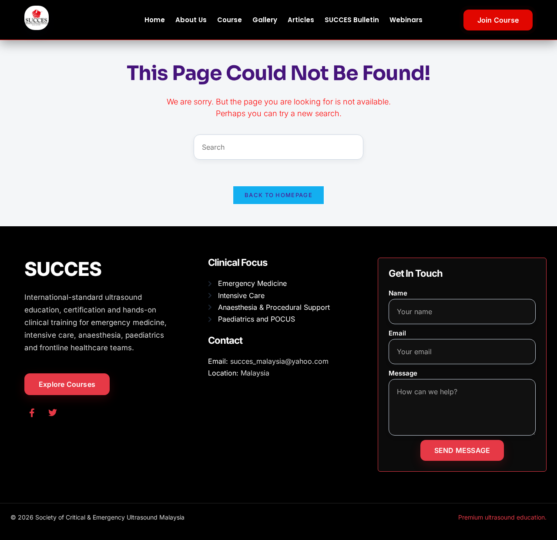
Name (398, 293)
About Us (191, 19)
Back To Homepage (278, 194)
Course (229, 19)
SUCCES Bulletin (352, 19)
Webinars (406, 19)
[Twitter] (52, 413)
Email (397, 333)
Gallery (264, 19)
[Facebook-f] (31, 413)
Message (403, 373)
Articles (301, 19)
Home (154, 19)
